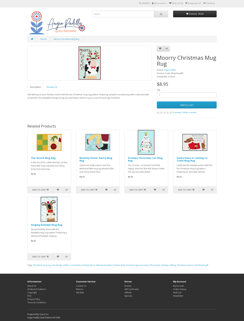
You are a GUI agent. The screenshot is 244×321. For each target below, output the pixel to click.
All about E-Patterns (36, 289)
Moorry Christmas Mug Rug (66, 39)
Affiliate (128, 292)
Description (35, 87)
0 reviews (177, 112)
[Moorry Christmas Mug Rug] (89, 63)
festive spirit (119, 265)
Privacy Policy (33, 299)
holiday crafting (168, 265)
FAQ (29, 295)
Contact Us (81, 285)
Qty (158, 89)
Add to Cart (186, 105)
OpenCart (43, 314)
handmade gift (201, 265)
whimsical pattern (104, 265)
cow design (57, 265)
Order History (179, 289)
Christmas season (185, 265)
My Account (178, 285)
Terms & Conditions (36, 302)
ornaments (76, 265)
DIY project (155, 265)
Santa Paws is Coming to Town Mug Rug (192, 159)
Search (43, 39)
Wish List (177, 292)
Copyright (32, 292)
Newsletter (178, 295)
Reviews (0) (52, 87)
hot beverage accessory (137, 265)
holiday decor (88, 265)
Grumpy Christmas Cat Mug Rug (145, 159)
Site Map (80, 292)
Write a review (189, 112)
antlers (66, 265)
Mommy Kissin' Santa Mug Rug (96, 159)
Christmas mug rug (42, 265)
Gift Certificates (131, 289)
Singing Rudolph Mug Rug (46, 224)
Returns (79, 289)
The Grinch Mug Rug (43, 158)
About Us (31, 285)
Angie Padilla (170, 70)
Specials (128, 295)
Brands (127, 285)
